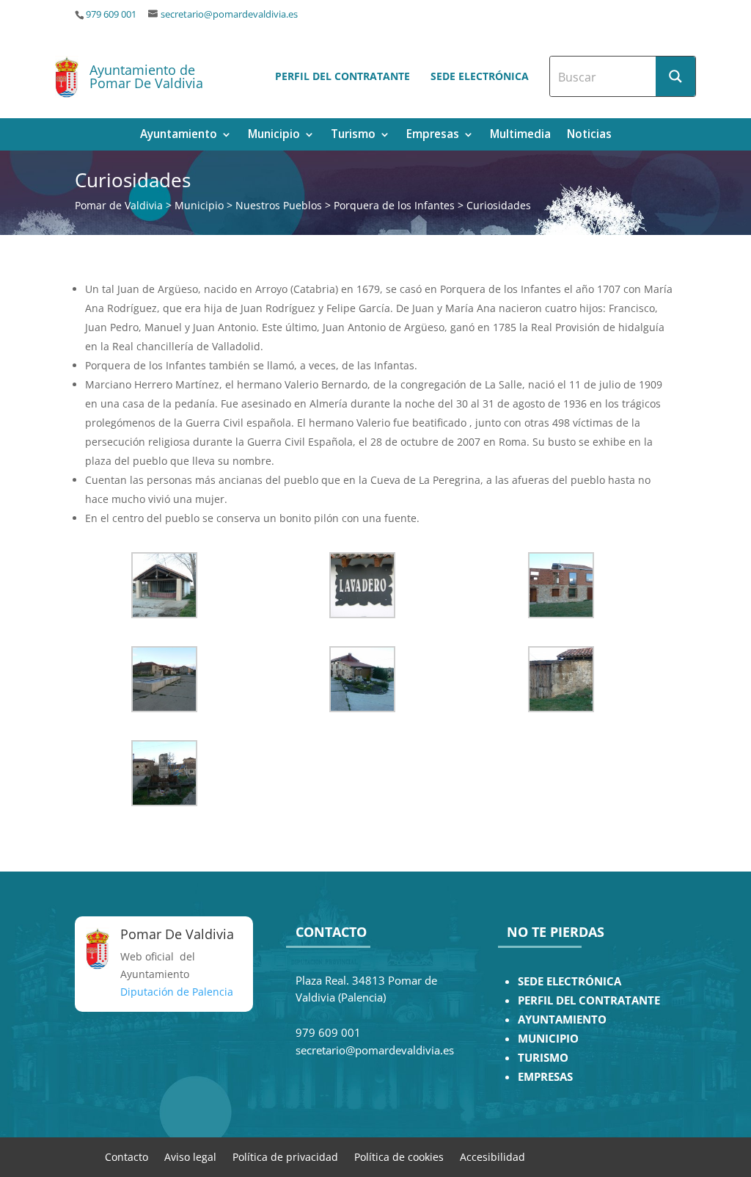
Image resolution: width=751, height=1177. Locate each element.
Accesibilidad (492, 1156)
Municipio (274, 135)
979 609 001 (111, 14)
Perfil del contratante (342, 76)
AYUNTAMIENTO (562, 1019)
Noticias (589, 135)
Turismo (353, 135)
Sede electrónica (480, 76)
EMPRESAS (545, 1076)
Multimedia (520, 135)
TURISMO (543, 1057)
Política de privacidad (285, 1156)
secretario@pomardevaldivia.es (229, 14)
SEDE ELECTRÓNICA (569, 981)
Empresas (432, 135)
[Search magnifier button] (675, 76)
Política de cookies (399, 1156)
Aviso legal (190, 1156)
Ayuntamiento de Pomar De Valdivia (146, 76)
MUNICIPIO (548, 1038)
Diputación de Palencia (176, 992)
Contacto (126, 1156)
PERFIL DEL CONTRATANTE (589, 1000)
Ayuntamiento (178, 135)
